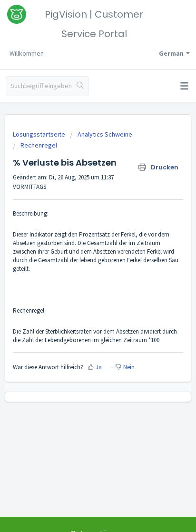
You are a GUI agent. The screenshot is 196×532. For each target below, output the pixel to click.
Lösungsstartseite (40, 134)
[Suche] (80, 86)
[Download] (80, 259)
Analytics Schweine (105, 134)
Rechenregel (38, 145)
